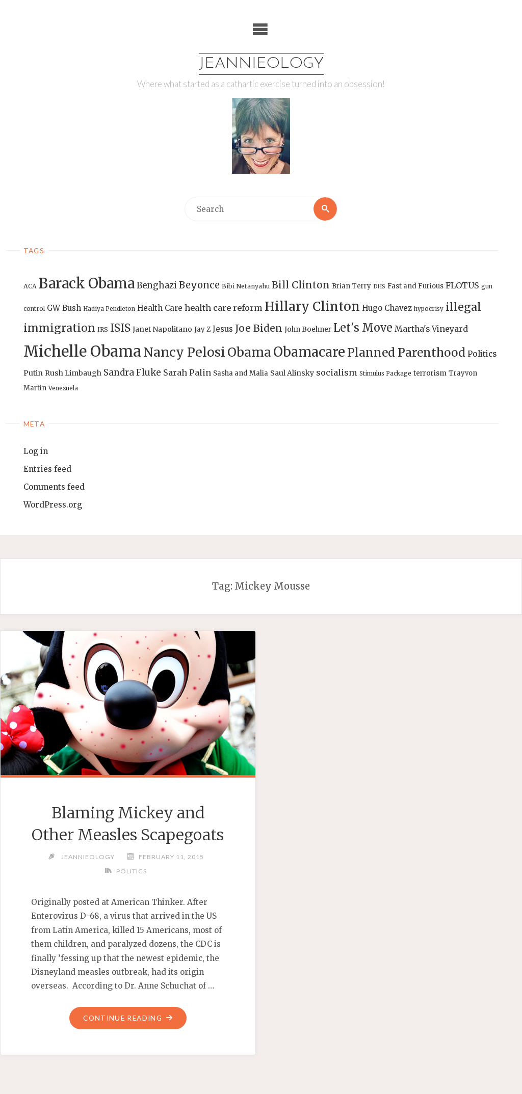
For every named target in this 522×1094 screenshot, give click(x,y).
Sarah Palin (187, 372)
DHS (379, 286)
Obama (249, 352)
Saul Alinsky (292, 373)
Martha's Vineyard (431, 329)
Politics (482, 354)
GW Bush (64, 308)
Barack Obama (87, 283)
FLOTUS (462, 285)
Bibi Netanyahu (246, 286)
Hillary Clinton (312, 306)
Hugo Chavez (387, 308)
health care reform (224, 308)
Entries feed (47, 469)
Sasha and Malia (240, 373)
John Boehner (307, 329)
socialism (336, 372)
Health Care (159, 308)
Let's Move (363, 328)
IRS (102, 329)
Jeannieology (261, 64)
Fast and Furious (415, 286)
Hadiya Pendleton (109, 308)
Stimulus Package (385, 373)
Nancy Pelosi (184, 352)
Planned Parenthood (406, 352)
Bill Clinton (301, 285)
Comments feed (54, 487)
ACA (30, 286)
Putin (33, 373)
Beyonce (199, 285)
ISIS (120, 328)
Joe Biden (258, 328)
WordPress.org (52, 505)
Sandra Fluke (132, 372)
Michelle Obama (82, 351)
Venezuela (63, 388)
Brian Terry (351, 286)
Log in (35, 451)
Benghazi (157, 285)
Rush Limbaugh (73, 373)
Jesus (223, 329)
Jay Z (202, 329)
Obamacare (309, 351)
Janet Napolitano (162, 329)
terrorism (430, 373)
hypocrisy (428, 308)
